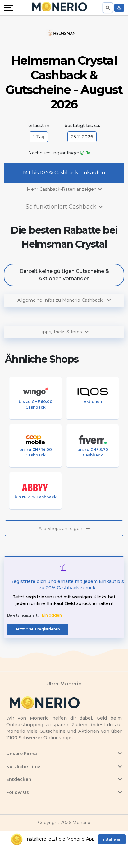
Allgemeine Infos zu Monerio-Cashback (60, 300)
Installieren (111, 839)
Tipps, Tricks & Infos (61, 332)
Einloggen (52, 615)
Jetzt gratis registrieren (37, 629)
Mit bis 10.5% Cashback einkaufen (64, 173)
